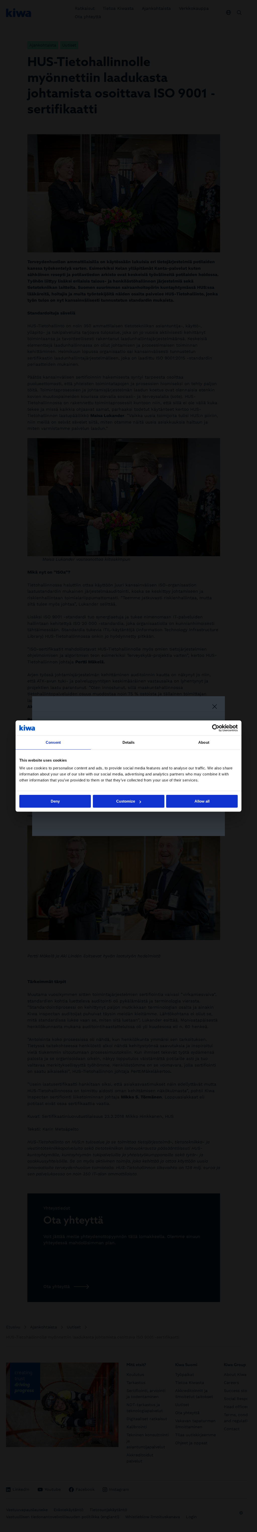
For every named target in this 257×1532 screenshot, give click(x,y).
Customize (125, 801)
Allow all (202, 801)
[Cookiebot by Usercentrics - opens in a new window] (216, 728)
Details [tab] (128, 742)
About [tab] (203, 742)
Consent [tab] (53, 742)
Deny (55, 801)
